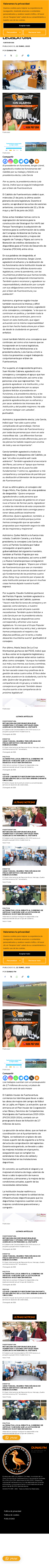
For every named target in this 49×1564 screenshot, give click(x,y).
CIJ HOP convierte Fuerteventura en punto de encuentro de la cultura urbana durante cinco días (24, 778)
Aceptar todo (24, 25)
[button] (11, 1558)
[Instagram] (10, 161)
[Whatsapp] (15, 161)
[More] (36, 161)
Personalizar (12, 32)
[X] (10, 55)
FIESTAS (6, 774)
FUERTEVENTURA (8, 43)
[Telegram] (28, 55)
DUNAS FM (11, 50)
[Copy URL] (22, 55)
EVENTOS (6, 739)
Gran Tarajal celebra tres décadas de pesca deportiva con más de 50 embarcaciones (21, 743)
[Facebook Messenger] (26, 161)
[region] (24, 18)
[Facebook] (5, 55)
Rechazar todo (35, 32)
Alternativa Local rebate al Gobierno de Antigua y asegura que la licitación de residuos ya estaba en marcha (23, 760)
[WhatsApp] (16, 55)
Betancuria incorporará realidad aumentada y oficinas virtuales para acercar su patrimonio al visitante (20, 725)
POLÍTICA (6, 757)
